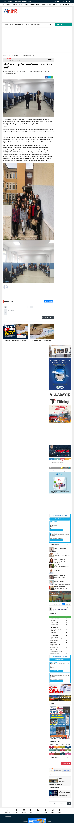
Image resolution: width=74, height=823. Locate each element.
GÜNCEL (8, 4)
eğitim (30, 124)
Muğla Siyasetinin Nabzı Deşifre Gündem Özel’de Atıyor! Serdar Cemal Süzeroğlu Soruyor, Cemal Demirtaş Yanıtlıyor (59, 794)
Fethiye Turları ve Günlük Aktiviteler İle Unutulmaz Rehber (30, 1)
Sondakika (15, 812)
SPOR (26, 4)
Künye (59, 812)
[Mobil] (49, 1)
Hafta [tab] (66, 604)
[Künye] (66, 1)
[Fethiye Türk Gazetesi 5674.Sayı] (60, 722)
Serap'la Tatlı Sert (59, 559)
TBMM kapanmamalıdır (59, 577)
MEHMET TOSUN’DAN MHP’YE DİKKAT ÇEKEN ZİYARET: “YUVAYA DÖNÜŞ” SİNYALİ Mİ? (60, 609)
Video (31, 812)
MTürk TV (67, 816)
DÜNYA (43, 4)
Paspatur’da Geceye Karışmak (61, 566)
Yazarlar (38, 812)
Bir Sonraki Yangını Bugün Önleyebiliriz (60, 561)
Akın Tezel (57, 554)
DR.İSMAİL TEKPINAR (60, 587)
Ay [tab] (69, 604)
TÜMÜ (68, 544)
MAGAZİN (32, 4)
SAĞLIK (49, 4)
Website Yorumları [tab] (49, 301)
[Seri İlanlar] (60, 1)
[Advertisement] (44, 18)
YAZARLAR (55, 4)
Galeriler (24, 812)
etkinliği (34, 121)
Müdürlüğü (20, 119)
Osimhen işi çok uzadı (59, 572)
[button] (71, 4)
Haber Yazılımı (48, 821)
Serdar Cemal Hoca (60, 548)
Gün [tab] (63, 604)
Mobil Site (7, 812)
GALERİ (62, 4)
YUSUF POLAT (58, 570)
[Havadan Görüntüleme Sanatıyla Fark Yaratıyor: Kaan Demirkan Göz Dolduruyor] (53, 780)
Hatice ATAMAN (59, 581)
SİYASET (21, 4)
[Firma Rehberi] (58, 1)
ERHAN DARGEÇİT (59, 576)
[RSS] (69, 1)
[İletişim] (54, 1)
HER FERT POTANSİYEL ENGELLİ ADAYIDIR (60, 589)
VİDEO (67, 4)
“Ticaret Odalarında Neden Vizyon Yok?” (62, 550)
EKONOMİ (14, 4)
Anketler (45, 812)
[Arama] (51, 1)
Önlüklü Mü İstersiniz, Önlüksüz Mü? (62, 555)
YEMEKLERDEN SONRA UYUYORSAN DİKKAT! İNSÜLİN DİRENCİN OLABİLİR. (62, 583)
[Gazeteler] (63, 1)
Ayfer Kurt (57, 565)
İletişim (52, 812)
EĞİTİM (38, 4)
